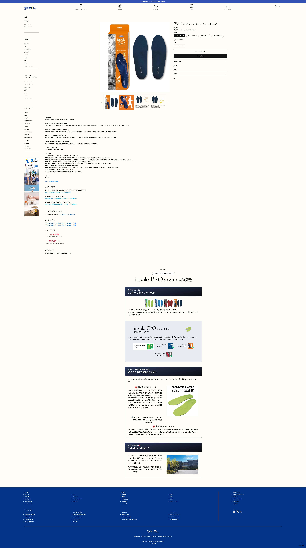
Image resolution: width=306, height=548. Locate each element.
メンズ (25, 92)
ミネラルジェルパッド (175, 516)
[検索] (280, 10)
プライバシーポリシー (146, 536)
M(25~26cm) (205, 35)
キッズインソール (77, 516)
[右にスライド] (168, 102)
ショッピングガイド (237, 499)
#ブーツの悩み (27, 148)
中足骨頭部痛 (27, 49)
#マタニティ (27, 143)
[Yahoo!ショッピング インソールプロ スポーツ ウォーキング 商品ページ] (54, 243)
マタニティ (75, 501)
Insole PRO (27, 512)
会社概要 (235, 503)
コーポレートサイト (167, 536)
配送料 (177, 30)
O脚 (25, 60)
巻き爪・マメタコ (28, 66)
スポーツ (27, 494)
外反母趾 (26, 43)
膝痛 (25, 57)
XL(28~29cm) (179, 39)
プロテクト (27, 496)
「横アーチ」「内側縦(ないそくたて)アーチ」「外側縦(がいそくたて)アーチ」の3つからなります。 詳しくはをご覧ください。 (81, 198)
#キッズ (26, 112)
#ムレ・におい (27, 123)
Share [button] (177, 78)
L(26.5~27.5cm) (217, 35)
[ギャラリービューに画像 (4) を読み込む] (158, 102)
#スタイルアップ (28, 132)
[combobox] (272, 9)
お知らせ (235, 496)
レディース (26, 95)
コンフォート (28, 499)
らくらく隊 (124, 512)
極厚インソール (125, 514)
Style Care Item (174, 519)
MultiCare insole (29, 516)
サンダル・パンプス (28, 81)
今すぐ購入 (200, 56)
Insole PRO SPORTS (30, 514)
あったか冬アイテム (29, 521)
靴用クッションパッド (175, 514)
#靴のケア (26, 129)
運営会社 (155, 536)
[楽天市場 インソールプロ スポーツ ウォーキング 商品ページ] (54, 236)
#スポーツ (26, 134)
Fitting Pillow (173, 512)
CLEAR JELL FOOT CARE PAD (129, 519)
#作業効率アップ (28, 137)
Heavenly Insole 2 (126, 516)
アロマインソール (29, 519)
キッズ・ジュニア (28, 98)
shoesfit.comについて (238, 494)
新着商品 (26, 21)
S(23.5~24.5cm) (192, 35)
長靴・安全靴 (27, 87)
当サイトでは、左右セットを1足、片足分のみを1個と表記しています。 (64, 204)
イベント (26, 29)
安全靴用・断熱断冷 (77, 512)
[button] (200, 62)
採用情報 (160, 536)
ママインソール (76, 519)
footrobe (75, 521)
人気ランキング (27, 24)
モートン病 (26, 54)
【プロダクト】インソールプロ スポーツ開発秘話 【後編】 (61, 225)
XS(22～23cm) (179, 35)
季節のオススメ (27, 26)
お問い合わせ (236, 501)
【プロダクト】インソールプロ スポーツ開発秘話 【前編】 (61, 223)
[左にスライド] (101, 102)
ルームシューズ (28, 503)
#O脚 (25, 115)
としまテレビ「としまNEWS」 (68, 214)
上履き (25, 90)
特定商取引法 (137, 536)
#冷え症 (26, 126)
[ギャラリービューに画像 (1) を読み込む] (111, 102)
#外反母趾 (26, 146)
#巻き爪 (26, 118)
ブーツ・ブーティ (28, 84)
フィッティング (28, 501)
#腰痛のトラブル (28, 120)
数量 (175, 42)
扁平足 (25, 46)
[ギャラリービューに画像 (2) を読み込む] (126, 102)
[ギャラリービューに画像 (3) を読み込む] (142, 102)
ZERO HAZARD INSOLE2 (79, 514)
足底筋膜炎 (26, 52)
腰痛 (25, 63)
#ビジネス (26, 140)
